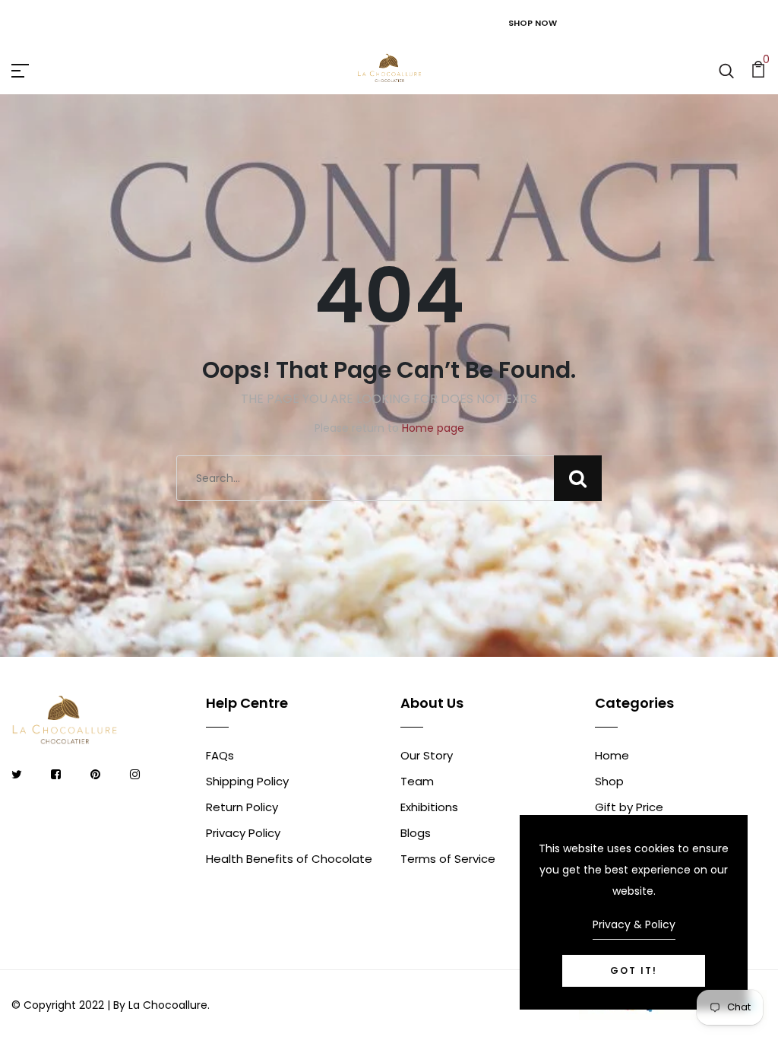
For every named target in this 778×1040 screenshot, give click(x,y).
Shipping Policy (247, 781)
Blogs (415, 833)
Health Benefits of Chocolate (289, 859)
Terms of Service (447, 859)
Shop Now (532, 23)
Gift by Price (629, 807)
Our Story (426, 755)
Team (417, 781)
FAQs (220, 755)
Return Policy (242, 807)
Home (612, 755)
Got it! (633, 970)
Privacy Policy (243, 833)
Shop (609, 781)
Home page (433, 428)
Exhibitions (429, 807)
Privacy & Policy (634, 924)
